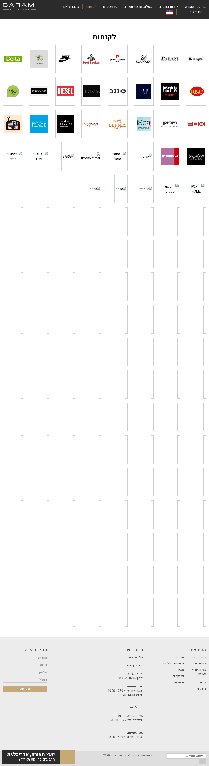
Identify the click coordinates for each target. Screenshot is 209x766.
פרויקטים (110, 6)
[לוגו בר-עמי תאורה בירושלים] (19, 6)
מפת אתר (197, 650)
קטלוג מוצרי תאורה (138, 6)
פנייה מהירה (36, 650)
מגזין (181, 670)
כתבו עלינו (71, 6)
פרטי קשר (104, 651)
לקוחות (91, 6)
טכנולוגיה (178, 682)
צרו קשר (196, 12)
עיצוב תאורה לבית (173, 663)
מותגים (180, 657)
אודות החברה (169, 6)
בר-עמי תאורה (195, 6)
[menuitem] (194, 6)
